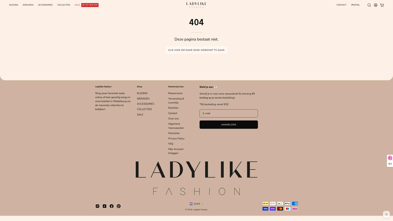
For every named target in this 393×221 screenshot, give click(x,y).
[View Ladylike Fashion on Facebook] (111, 206)
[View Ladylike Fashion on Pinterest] (118, 206)
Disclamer (174, 133)
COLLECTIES (144, 109)
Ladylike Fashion (200, 209)
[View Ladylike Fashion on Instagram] (97, 206)
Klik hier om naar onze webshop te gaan (196, 50)
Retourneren (175, 93)
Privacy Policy (176, 138)
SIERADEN (143, 98)
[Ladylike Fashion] (196, 5)
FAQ (170, 143)
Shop (139, 87)
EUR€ (197, 203)
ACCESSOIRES (145, 104)
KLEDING (142, 93)
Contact (172, 113)
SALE (140, 114)
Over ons (173, 118)
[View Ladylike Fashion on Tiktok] (104, 206)
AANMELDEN (228, 124)
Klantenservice (176, 87)
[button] (369, 5)
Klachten (173, 108)
